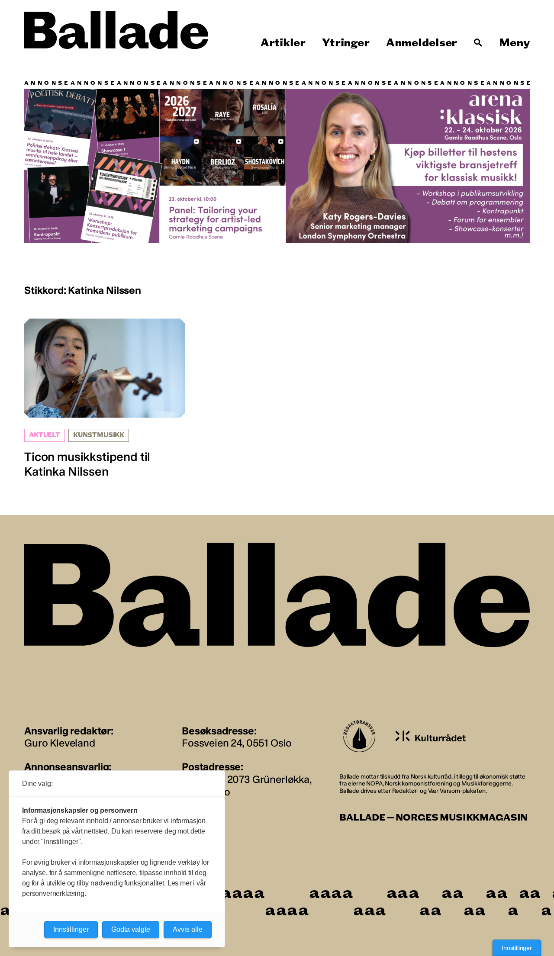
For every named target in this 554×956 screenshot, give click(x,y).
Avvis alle (188, 929)
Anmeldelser (421, 43)
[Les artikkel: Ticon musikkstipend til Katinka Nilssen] (104, 399)
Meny (514, 43)
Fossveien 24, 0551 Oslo (237, 743)
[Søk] (478, 43)
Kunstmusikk (98, 435)
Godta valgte (130, 929)
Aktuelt (44, 435)
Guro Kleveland (59, 743)
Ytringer (345, 43)
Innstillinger (517, 947)
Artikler (283, 43)
